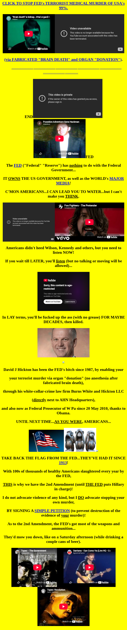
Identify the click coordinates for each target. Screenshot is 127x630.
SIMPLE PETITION (52, 510)
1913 (63, 462)
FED (18, 165)
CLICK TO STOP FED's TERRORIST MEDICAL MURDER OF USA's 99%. (63, 5)
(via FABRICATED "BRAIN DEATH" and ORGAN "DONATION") (63, 59)
